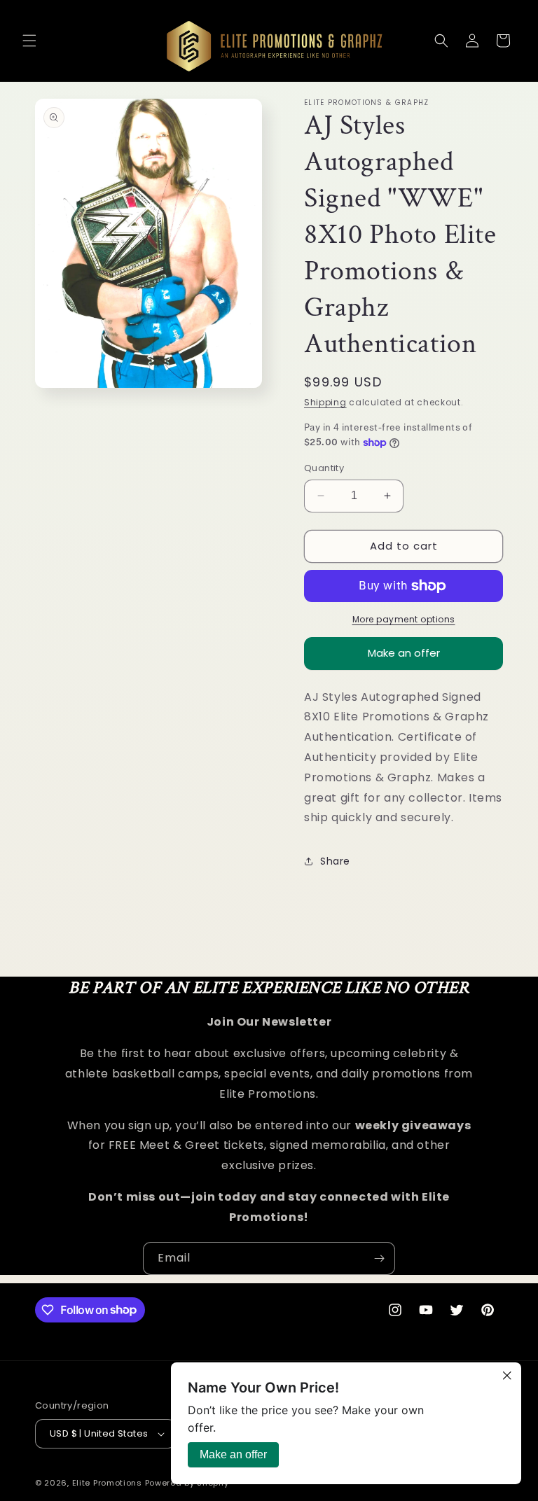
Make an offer (403, 657)
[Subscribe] (379, 1258)
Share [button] (335, 861)
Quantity (324, 468)
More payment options (403, 619)
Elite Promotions (107, 1482)
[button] (29, 40)
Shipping (325, 402)
